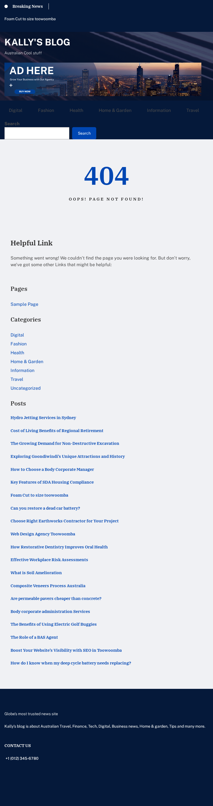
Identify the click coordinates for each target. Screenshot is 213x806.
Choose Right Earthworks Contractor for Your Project (65, 520)
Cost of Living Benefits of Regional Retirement (57, 430)
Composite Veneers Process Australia (48, 585)
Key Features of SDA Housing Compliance (52, 482)
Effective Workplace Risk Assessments (49, 559)
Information (22, 370)
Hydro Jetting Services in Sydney (43, 417)
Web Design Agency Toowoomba (43, 534)
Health (17, 352)
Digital (17, 335)
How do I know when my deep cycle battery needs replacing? (71, 663)
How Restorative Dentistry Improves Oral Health (59, 547)
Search (11, 123)
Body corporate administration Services (50, 611)
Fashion (19, 343)
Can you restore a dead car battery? (45, 508)
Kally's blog (37, 42)
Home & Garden (27, 361)
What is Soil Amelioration (36, 572)
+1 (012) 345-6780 (22, 758)
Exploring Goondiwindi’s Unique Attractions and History (68, 456)
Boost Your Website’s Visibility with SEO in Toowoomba (66, 650)
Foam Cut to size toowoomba (30, 19)
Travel (17, 379)
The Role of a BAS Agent (34, 637)
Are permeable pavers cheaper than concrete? (56, 598)
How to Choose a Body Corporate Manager (52, 469)
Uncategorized (26, 388)
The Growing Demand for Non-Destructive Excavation (65, 443)
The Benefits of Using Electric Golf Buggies (54, 624)
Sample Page (24, 304)
